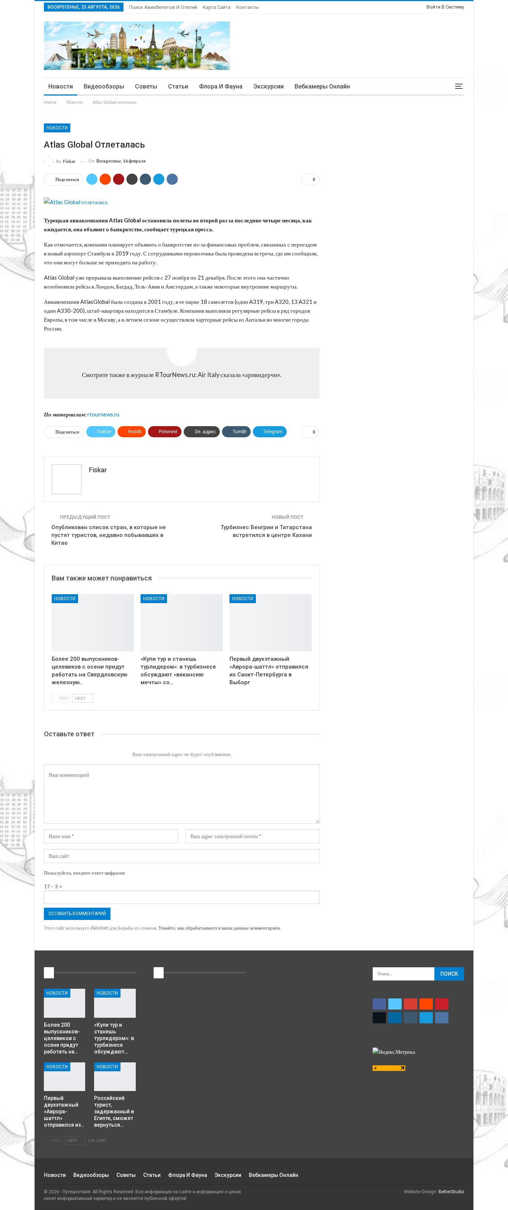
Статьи (178, 86)
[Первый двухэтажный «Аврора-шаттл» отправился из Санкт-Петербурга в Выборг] (270, 623)
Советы (146, 86)
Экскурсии (268, 86)
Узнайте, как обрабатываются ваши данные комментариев (219, 928)
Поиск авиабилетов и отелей (163, 7)
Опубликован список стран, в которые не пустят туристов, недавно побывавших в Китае (108, 535)
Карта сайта (217, 7)
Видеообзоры (104, 86)
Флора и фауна (220, 86)
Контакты (247, 7)
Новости (60, 86)
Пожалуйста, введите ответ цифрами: (84, 873)
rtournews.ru (103, 414)
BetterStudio (451, 1191)
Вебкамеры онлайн (322, 86)
